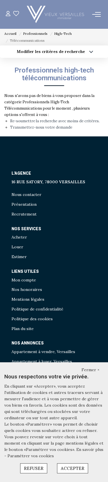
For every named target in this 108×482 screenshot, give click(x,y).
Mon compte (24, 280)
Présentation (24, 204)
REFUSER (33, 468)
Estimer (19, 256)
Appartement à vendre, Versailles (43, 351)
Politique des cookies (32, 318)
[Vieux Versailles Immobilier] (55, 14)
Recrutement (24, 214)
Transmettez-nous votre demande (41, 127)
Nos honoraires (27, 289)
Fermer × (90, 369)
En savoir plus (89, 449)
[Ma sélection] (16, 14)
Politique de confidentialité (37, 309)
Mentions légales (28, 299)
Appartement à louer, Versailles (42, 361)
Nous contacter (26, 194)
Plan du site (23, 328)
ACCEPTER (72, 468)
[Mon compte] (8, 14)
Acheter (19, 237)
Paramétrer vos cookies (30, 455)
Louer (17, 246)
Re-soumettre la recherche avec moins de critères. (55, 121)
